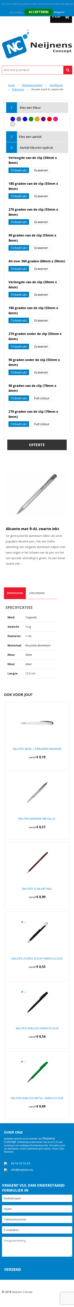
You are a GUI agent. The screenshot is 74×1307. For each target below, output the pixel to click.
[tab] (15, 593)
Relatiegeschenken (32, 85)
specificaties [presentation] (15, 593)
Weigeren (59, 12)
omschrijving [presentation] (37, 593)
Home (11, 85)
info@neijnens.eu (22, 1170)
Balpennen (18, 89)
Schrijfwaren (56, 85)
